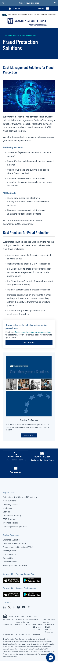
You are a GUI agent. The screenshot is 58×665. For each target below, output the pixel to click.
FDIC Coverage (9, 519)
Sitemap (27, 624)
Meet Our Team (9, 501)
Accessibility (7, 624)
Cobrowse (15, 472)
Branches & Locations (12, 540)
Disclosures (18, 624)
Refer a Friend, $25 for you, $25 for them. (37, 627)
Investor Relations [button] (10, 523)
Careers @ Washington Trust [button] (15, 527)
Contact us (29, 342)
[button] (11, 580)
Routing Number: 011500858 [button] (15, 566)
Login (14, 8)
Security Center (9, 551)
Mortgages (7, 508)
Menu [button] (41, 8)
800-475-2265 (42, 456)
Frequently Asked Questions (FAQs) (18, 547)
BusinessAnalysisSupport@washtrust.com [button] (33, 332)
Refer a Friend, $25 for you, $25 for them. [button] (20, 497)
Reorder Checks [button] (10, 562)
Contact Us (8, 558)
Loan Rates (7, 512)
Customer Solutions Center (14, 543)
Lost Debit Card (9, 554)
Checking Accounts (11, 505)
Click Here (29, 435)
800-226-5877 (15, 456)
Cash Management (29, 35)
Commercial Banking (11, 35)
